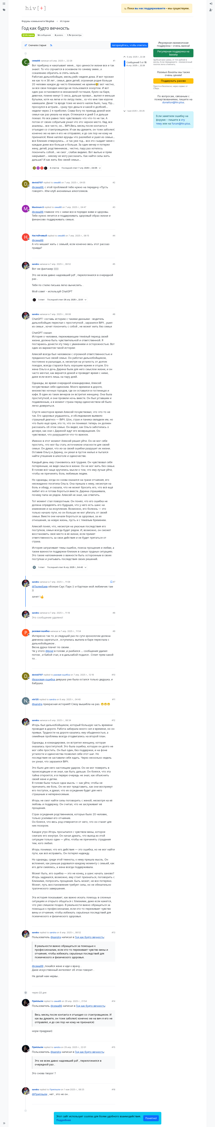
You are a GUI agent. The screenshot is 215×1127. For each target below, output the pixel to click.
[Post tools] (112, 173)
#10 (113, 674)
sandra (35, 264)
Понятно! (151, 1118)
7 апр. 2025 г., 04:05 (75, 182)
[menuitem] (211, 3)
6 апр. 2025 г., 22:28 (61, 60)
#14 (113, 1001)
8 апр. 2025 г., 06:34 (60, 720)
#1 (114, 60)
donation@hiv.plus (173, 102)
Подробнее (63, 1120)
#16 (113, 1089)
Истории (29, 35)
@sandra (37, 704)
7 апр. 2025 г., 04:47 (75, 207)
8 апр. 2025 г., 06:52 (70, 932)
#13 (113, 932)
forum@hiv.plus (181, 123)
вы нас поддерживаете (150, 8)
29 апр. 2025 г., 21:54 (76, 1001)
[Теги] (4, 10)
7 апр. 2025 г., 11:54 (71, 631)
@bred (49, 651)
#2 (114, 182)
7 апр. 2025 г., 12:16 (84, 674)
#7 (114, 582)
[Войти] (211, 3)
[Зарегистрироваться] (211, 10)
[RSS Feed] (51, 45)
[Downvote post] (106, 173)
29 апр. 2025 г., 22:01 (75, 1047)
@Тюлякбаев (40, 586)
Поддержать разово (173, 80)
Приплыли (37, 1001)
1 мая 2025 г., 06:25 (74, 1089)
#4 (114, 235)
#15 (113, 1047)
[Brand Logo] (35, 8)
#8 (114, 613)
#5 (114, 264)
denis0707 (37, 182)
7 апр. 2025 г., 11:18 (60, 613)
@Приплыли (39, 1094)
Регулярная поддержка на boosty (173, 53)
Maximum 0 (38, 207)
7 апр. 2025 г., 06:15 (79, 235)
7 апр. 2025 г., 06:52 (60, 264)
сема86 (36, 60)
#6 (114, 314)
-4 (100, 172)
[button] (4, 1123)
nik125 (35, 699)
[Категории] (4, 3)
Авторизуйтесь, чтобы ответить (129, 45)
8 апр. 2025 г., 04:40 (70, 699)
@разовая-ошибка (43, 679)
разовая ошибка (41, 631)
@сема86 (37, 187)
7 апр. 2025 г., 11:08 (60, 582)
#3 (114, 207)
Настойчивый (39, 235)
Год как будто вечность (89, 937)
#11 (113, 699)
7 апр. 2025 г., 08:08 (60, 314)
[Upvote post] (95, 173)
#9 (114, 631)
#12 (113, 720)
